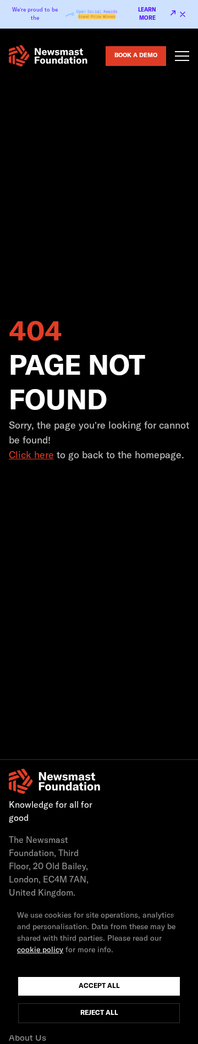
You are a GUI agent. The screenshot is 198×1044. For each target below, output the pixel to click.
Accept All (99, 986)
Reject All (99, 1013)
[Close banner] (182, 14)
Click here (31, 455)
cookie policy (40, 950)
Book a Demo (135, 55)
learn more (147, 14)
